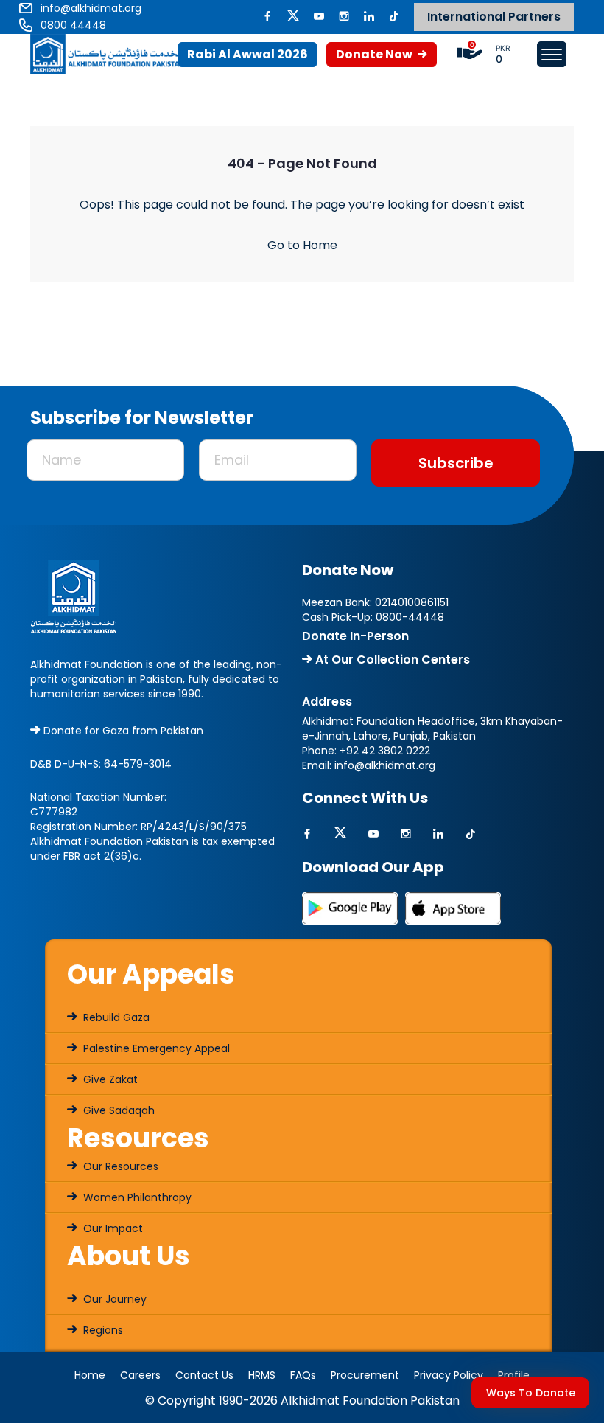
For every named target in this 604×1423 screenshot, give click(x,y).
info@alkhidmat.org (384, 765)
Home (89, 1375)
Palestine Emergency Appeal (155, 1048)
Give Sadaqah (117, 1110)
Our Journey (113, 1299)
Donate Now (375, 54)
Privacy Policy (448, 1375)
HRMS (261, 1375)
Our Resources (119, 1166)
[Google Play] (350, 908)
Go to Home (302, 245)
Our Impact (111, 1228)
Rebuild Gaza (115, 1017)
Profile (514, 1375)
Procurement (365, 1375)
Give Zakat (109, 1079)
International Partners (494, 16)
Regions (101, 1330)
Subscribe (456, 463)
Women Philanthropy (136, 1197)
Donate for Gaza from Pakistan (122, 730)
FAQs (303, 1375)
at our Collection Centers (391, 659)
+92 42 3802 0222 (385, 750)
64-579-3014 (138, 763)
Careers (140, 1375)
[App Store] (453, 908)
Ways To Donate (530, 1392)
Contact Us (204, 1375)
